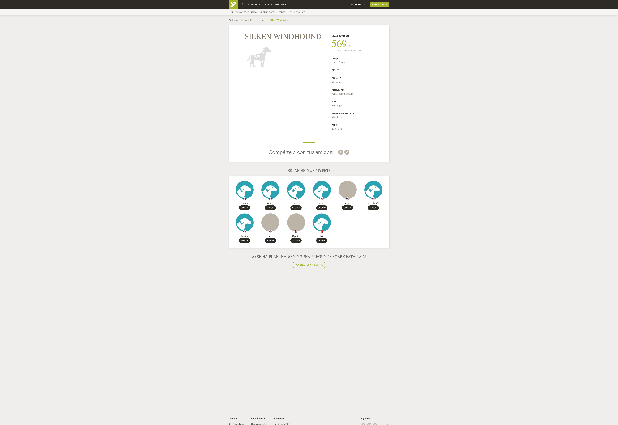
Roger (348, 203)
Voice (268, 4)
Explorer (280, 4)
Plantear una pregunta (309, 265)
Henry (244, 203)
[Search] (243, 4)
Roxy (296, 203)
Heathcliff (373, 203)
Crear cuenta (379, 4)
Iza (321, 236)
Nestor (244, 236)
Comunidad (255, 4)
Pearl (321, 203)
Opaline (296, 236)
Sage (270, 236)
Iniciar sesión (358, 4)
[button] (340, 152)
